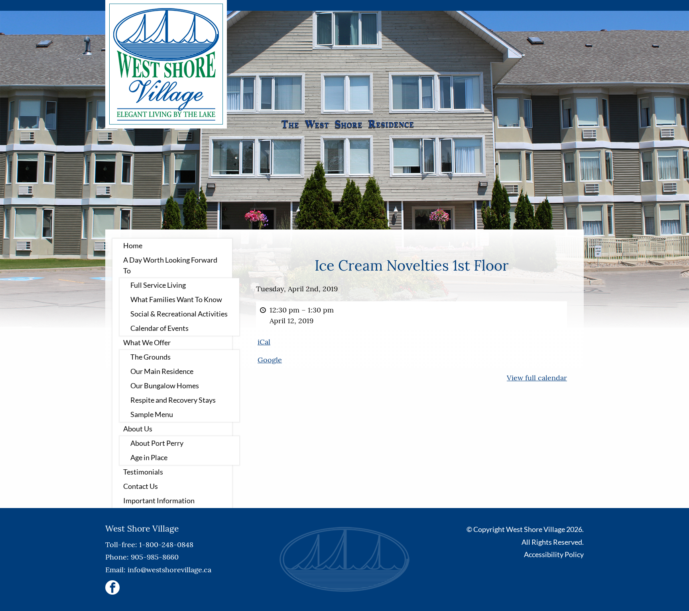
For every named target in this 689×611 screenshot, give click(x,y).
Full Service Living (158, 285)
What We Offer (147, 342)
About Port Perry (156, 443)
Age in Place (148, 457)
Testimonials (143, 471)
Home (132, 245)
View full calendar (537, 377)
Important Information (159, 500)
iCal (264, 341)
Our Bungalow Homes (164, 385)
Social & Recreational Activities (179, 313)
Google (270, 359)
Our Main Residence (161, 371)
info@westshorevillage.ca (169, 569)
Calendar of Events (159, 328)
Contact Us (140, 486)
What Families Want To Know (176, 299)
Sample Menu (151, 414)
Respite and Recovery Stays (173, 399)
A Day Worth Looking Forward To (170, 265)
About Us (137, 428)
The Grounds (150, 356)
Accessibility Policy (554, 554)
